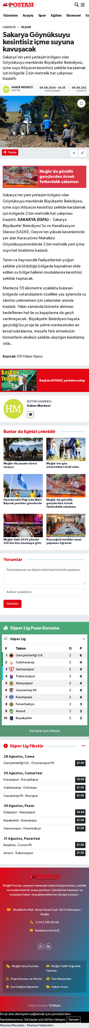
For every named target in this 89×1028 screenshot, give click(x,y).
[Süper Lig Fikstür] (83, 746)
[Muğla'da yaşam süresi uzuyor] (23, 449)
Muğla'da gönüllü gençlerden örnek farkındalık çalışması (61, 503)
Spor (42, 15)
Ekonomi (73, 15)
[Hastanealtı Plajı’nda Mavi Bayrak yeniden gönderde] (23, 485)
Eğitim (56, 15)
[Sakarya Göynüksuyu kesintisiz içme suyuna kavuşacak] (44, 121)
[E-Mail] (30, 414)
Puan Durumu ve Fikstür (26, 978)
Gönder (12, 603)
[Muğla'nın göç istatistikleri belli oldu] (66, 449)
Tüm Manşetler (61, 978)
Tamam (73, 1019)
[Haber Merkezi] (13, 408)
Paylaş (12, 152)
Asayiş (28, 15)
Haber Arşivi (60, 986)
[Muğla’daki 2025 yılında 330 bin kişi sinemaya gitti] (23, 525)
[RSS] (48, 946)
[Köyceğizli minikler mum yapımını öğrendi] (66, 525)
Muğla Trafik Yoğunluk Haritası (63, 968)
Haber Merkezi (39, 405)
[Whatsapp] (40, 946)
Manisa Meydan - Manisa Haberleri (26, 1025)
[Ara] (77, 5)
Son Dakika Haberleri (24, 986)
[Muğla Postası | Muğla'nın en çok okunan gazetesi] (18, 5)
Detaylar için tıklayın (44, 731)
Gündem (10, 15)
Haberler (9, 27)
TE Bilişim (55, 1005)
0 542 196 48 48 (47, 922)
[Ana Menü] (83, 5)
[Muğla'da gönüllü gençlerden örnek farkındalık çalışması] (66, 485)
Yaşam (26, 27)
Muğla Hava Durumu (25, 966)
